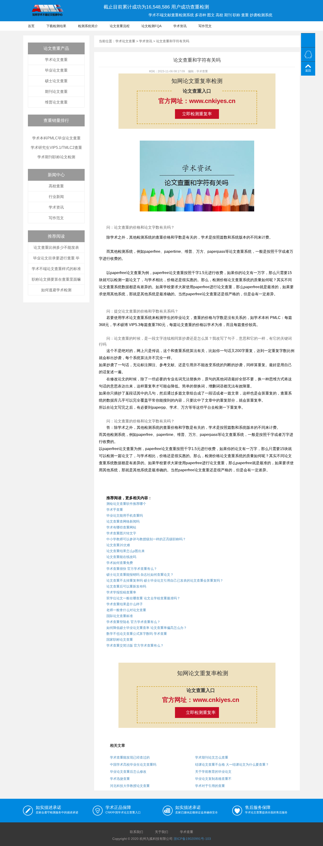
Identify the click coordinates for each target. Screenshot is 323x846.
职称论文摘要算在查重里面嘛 (56, 279)
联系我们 (136, 832)
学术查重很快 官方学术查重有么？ (131, 569)
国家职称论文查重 (119, 639)
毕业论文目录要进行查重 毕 (56, 258)
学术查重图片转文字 (121, 533)
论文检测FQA (151, 26)
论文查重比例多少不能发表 (56, 247)
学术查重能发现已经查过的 (130, 757)
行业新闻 (56, 197)
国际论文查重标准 (119, 616)
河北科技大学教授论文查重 (130, 786)
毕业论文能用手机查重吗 (124, 515)
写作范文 (205, 26)
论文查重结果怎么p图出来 (125, 551)
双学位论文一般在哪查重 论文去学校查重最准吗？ (143, 598)
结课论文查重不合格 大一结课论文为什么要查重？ (232, 764)
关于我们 (161, 832)
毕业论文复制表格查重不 (213, 779)
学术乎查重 (114, 509)
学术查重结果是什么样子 (124, 604)
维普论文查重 (56, 102)
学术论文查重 (56, 60)
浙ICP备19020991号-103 (192, 839)
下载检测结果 (56, 26)
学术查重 (186, 832)
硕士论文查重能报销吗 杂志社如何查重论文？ (140, 574)
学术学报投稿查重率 (121, 592)
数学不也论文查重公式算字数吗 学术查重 (136, 634)
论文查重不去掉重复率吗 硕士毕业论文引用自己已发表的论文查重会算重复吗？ (164, 580)
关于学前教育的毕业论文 (213, 771)
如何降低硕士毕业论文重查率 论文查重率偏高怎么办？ (146, 628)
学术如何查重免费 (119, 563)
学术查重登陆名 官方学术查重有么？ (133, 622)
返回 (308, 70)
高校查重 (56, 186)
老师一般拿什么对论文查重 (126, 610)
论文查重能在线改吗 (121, 557)
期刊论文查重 (56, 92)
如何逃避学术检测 (56, 290)
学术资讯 (180, 26)
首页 (31, 26)
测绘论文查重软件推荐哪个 (126, 504)
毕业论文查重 (56, 70)
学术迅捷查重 (120, 779)
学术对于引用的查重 (210, 786)
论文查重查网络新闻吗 (123, 521)
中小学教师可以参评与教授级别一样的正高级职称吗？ (146, 539)
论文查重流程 (120, 26)
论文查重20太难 (118, 545)
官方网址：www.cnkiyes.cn (197, 100)
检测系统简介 (88, 26)
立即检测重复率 (197, 114)
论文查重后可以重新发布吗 (126, 586)
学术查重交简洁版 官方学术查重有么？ (135, 645)
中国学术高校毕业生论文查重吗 (133, 764)
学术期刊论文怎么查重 (211, 757)
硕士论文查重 (56, 81)
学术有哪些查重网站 (121, 527)
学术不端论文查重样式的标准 (56, 269)
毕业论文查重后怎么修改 (128, 771)
